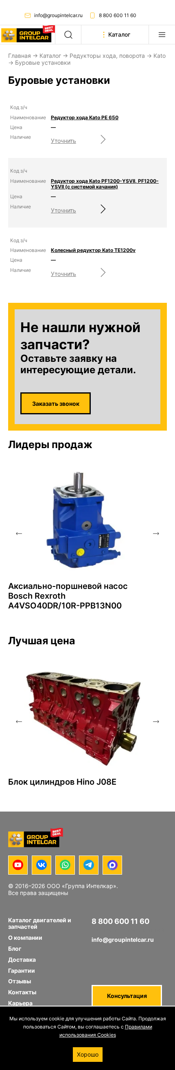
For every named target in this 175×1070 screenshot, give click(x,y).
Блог (15, 948)
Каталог (50, 55)
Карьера (20, 1003)
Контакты (22, 992)
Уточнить (63, 140)
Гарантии (21, 970)
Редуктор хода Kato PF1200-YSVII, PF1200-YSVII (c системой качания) (105, 184)
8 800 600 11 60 (117, 15)
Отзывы (19, 981)
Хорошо (87, 1054)
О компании (25, 937)
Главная (19, 55)
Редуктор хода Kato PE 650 (84, 117)
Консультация (127, 995)
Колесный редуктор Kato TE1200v (93, 250)
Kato (159, 55)
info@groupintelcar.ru (58, 15)
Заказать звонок (55, 403)
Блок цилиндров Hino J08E (62, 782)
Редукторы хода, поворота (107, 55)
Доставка (22, 959)
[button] (18, 533)
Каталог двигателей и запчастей (39, 923)
